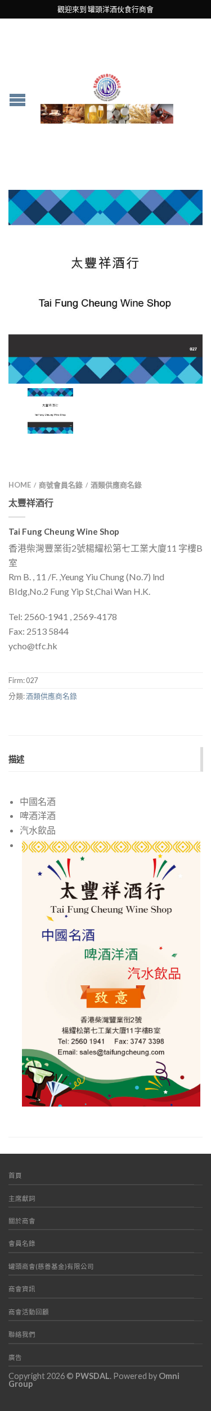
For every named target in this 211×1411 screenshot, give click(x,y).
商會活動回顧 (28, 1312)
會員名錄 (21, 1243)
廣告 (15, 1357)
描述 (16, 759)
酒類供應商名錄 (116, 484)
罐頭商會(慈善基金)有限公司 (51, 1266)
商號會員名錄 (61, 484)
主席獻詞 (21, 1198)
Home (19, 484)
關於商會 (21, 1221)
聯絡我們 (21, 1334)
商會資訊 (21, 1288)
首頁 (15, 1175)
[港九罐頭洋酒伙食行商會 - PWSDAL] (107, 95)
